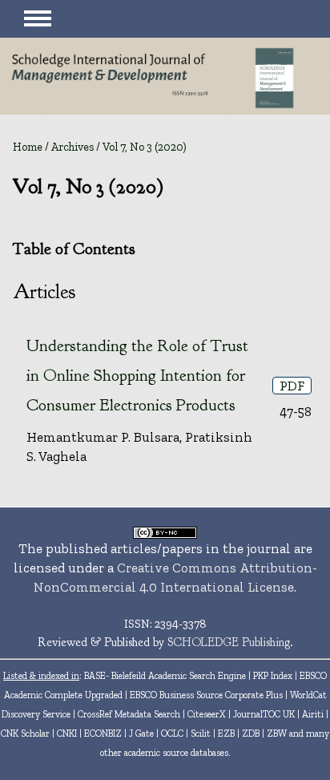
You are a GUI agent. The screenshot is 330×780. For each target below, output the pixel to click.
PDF (292, 386)
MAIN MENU (37, 18)
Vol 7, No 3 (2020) (145, 146)
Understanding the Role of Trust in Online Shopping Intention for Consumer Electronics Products (137, 375)
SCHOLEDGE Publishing (228, 642)
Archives (72, 146)
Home (27, 146)
